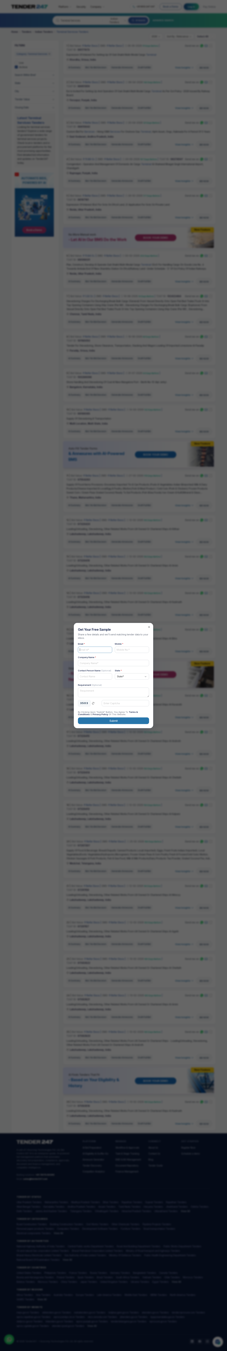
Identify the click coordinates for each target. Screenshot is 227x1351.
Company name (87, 657)
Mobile (119, 643)
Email (81, 643)
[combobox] (132, 676)
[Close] (149, 627)
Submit (113, 720)
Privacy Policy (100, 714)
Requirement (90, 684)
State (118, 670)
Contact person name (94, 670)
